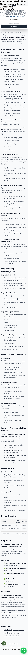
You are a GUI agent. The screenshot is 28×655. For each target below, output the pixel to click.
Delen (25, 16)
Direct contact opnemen (11, 636)
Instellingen (15, 19)
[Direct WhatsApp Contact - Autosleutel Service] (24, 651)
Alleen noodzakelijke (14, 23)
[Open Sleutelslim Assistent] (4, 643)
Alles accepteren (14, 26)
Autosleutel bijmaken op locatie (14, 630)
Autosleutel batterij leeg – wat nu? (12, 649)
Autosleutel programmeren (12, 633)
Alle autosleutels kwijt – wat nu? (12, 647)
